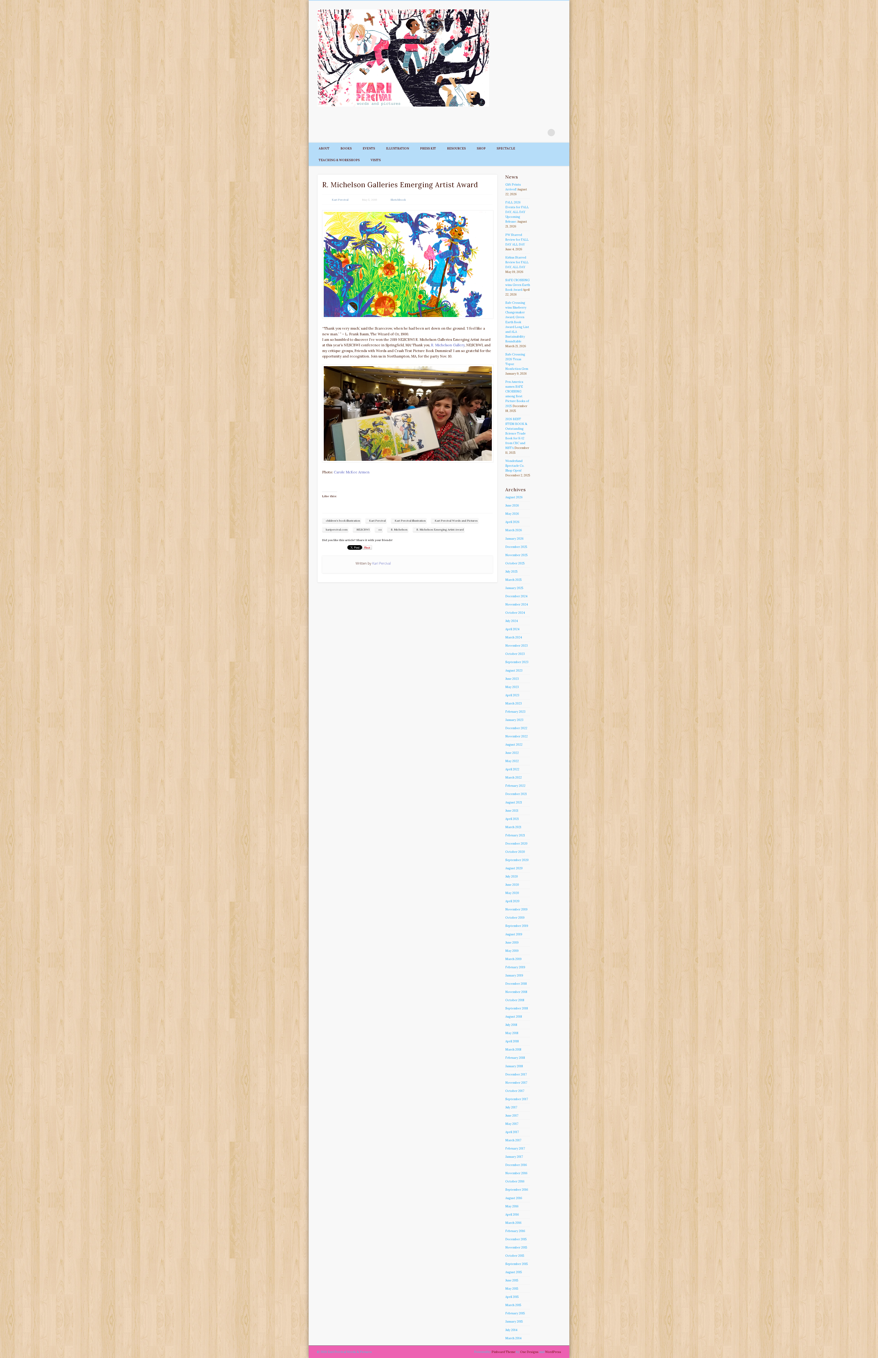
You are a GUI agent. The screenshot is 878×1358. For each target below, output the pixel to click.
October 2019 (515, 918)
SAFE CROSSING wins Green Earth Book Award (517, 285)
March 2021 (513, 827)
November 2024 (516, 604)
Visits (376, 160)
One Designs (529, 1352)
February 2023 (515, 712)
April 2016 (512, 1215)
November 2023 (516, 646)
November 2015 (516, 1247)
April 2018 (512, 1041)
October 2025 (515, 563)
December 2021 (516, 794)
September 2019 (516, 926)
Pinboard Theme (503, 1352)
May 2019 (512, 951)
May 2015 (511, 1289)
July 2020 (511, 876)
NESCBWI (362, 529)
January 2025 (514, 588)
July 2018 (511, 1025)
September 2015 (516, 1264)
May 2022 (512, 761)
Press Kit (428, 148)
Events (369, 148)
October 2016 (515, 1181)
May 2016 (512, 1206)
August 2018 (513, 1017)
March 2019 (513, 959)
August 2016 (513, 1198)
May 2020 (512, 893)
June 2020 (512, 885)
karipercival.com (337, 529)
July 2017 (511, 1107)
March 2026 (513, 530)
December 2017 (516, 1074)
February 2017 (515, 1148)
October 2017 (514, 1091)
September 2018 (516, 1008)
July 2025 (511, 572)
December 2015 (516, 1239)
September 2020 (517, 860)
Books (346, 148)
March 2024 (513, 637)
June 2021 (511, 811)
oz (380, 529)
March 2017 (513, 1140)
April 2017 (512, 1132)
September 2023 (516, 662)
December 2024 (516, 596)
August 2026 (514, 497)
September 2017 (516, 1099)
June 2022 (512, 753)
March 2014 (513, 1338)
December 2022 (516, 728)
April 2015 (512, 1297)
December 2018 (516, 984)
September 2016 (516, 1190)
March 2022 (513, 777)
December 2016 (516, 1165)
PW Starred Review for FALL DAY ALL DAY (517, 239)
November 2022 (516, 736)
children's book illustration (343, 520)
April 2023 (512, 695)
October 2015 (514, 1256)
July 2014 (511, 1330)
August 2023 (513, 670)
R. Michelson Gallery (448, 345)
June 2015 (511, 1280)
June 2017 (511, 1116)
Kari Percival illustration (410, 520)
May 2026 (512, 514)
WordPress (553, 1352)
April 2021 (512, 819)
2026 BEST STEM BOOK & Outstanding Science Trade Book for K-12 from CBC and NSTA (516, 433)
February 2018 (515, 1058)
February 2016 (515, 1231)
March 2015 (513, 1305)
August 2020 (514, 868)
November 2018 (516, 992)
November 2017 (516, 1083)
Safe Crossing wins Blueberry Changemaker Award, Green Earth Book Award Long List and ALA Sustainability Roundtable (517, 322)
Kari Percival (340, 199)
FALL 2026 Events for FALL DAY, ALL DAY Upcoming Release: (517, 212)
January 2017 (514, 1157)
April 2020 (512, 901)
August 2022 (513, 745)
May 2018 (511, 1033)
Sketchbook (398, 199)
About (324, 148)
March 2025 (513, 580)
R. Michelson (399, 529)
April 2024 (512, 629)
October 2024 (515, 613)
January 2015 (514, 1321)
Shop (481, 148)
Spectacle (506, 148)
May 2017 (511, 1124)
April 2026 (512, 522)
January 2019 (514, 975)
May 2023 (512, 687)
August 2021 (513, 802)
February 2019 (515, 967)
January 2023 (514, 720)
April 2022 (512, 769)
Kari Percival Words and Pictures (456, 520)
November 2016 (516, 1173)
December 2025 (516, 547)
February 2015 (515, 1313)
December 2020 (516, 844)
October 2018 (514, 1000)
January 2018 (514, 1066)
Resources (456, 148)
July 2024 (511, 621)
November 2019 (516, 909)
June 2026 (512, 505)
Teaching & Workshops (339, 160)
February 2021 (515, 835)
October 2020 (515, 852)
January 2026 (514, 539)
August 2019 (513, 934)
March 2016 (513, 1223)
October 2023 (515, 654)
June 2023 (512, 679)
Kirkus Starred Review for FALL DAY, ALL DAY (517, 262)
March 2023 (513, 703)
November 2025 (516, 555)
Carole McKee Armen (351, 472)
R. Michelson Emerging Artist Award (440, 529)
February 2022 (515, 786)
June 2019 (512, 942)
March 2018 (513, 1049)
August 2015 (513, 1272)
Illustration (397, 148)
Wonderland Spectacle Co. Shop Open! (514, 465)
